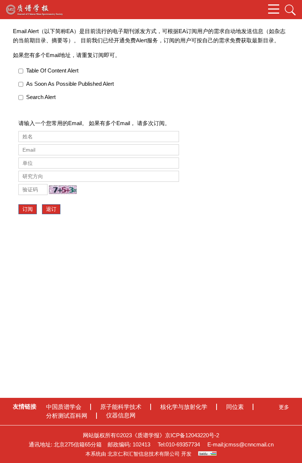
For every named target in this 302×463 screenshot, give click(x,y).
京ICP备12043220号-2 (192, 435)
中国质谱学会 (63, 407)
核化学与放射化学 (183, 407)
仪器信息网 (121, 415)
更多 (284, 407)
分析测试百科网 (66, 416)
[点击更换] (63, 189)
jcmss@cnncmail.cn (249, 444)
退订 (51, 209)
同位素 (235, 407)
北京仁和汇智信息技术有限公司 (144, 454)
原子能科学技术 (120, 407)
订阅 (27, 209)
